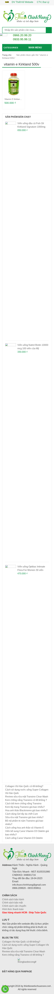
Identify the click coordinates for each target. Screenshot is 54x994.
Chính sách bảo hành (13, 899)
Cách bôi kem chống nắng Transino (23, 803)
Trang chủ (6, 55)
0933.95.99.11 (22, 39)
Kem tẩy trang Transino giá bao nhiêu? (25, 807)
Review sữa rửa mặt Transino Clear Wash (26, 796)
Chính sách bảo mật (12, 902)
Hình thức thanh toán (13, 909)
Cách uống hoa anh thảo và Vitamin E (24, 827)
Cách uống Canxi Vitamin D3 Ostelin (24, 838)
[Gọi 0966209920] (5, 989)
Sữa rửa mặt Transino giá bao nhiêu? (24, 817)
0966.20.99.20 (22, 35)
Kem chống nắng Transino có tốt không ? (26, 800)
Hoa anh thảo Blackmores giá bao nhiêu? (26, 810)
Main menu (35, 47)
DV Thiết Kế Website (22, 2)
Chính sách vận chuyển (14, 906)
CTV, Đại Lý (43, 2)
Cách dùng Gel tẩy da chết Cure (21, 814)
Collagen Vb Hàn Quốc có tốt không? (24, 786)
